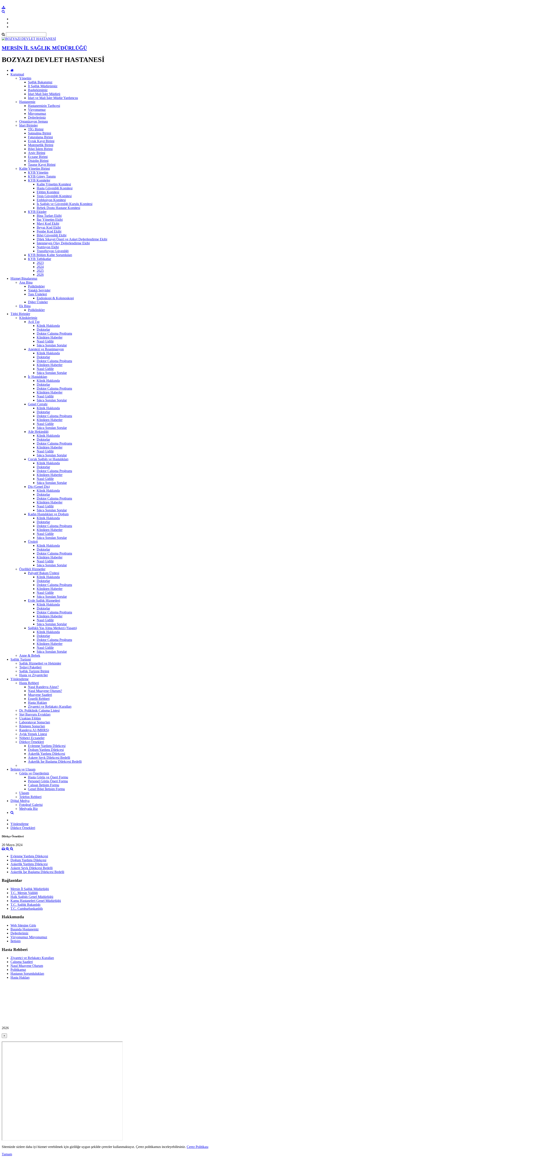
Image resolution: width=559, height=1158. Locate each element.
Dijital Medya (19, 801)
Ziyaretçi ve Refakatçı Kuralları (49, 706)
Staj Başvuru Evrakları (34, 714)
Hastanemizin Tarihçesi (44, 106)
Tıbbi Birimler (20, 314)
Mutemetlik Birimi (40, 145)
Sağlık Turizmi (20, 659)
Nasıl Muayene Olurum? (45, 691)
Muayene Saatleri (40, 695)
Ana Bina (26, 282)
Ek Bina (25, 306)
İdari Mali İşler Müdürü (44, 94)
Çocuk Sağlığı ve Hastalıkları (48, 459)
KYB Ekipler (37, 212)
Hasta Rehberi (29, 683)
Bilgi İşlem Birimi (40, 149)
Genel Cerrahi (37, 404)
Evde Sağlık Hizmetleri (44, 600)
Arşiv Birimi (36, 153)
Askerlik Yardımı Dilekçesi (46, 753)
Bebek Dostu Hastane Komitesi (58, 208)
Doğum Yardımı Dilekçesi (46, 750)
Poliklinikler (36, 286)
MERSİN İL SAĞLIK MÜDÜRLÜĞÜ (44, 48)
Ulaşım (24, 793)
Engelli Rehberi (39, 699)
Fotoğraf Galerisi (31, 805)
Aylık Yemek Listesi (33, 734)
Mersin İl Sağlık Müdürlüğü (29, 889)
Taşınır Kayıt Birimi (41, 164)
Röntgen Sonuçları (32, 726)
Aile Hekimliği (38, 431)
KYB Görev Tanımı (42, 176)
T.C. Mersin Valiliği (24, 893)
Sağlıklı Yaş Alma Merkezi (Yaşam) (52, 628)
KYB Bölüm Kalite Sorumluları (50, 255)
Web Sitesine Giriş (23, 925)
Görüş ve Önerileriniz (34, 773)
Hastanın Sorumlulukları (27, 973)
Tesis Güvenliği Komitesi (54, 196)
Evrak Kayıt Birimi (41, 141)
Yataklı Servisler (39, 290)
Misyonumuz (37, 113)
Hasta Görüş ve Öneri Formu (48, 777)
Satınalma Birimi (39, 133)
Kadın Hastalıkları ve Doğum (48, 514)
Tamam (7, 1154)
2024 (40, 267)
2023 (40, 263)
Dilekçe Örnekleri (31, 742)
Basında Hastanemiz (24, 929)
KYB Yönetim (38, 172)
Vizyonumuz (37, 109)
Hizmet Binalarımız (23, 278)
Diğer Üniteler (38, 302)
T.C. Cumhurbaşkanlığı (26, 908)
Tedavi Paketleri (30, 667)
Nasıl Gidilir (45, 341)
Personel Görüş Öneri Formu (48, 781)
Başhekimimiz (38, 90)
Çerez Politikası (197, 1147)
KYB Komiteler (39, 180)
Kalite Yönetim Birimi (34, 168)
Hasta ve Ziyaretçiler (33, 675)
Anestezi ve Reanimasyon (46, 349)
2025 (40, 270)
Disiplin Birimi (38, 161)
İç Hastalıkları (37, 377)
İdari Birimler (28, 125)
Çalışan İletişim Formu (43, 785)
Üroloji (33, 541)
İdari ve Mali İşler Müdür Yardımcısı (53, 98)
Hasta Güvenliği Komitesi (54, 188)
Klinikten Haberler (49, 337)
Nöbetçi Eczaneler (32, 738)
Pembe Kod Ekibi (49, 231)
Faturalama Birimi (40, 137)
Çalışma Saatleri (21, 962)
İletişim (15, 941)
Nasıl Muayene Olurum (26, 966)
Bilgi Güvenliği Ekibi (51, 235)
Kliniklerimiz (28, 318)
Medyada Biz (28, 808)
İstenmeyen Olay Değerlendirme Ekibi (63, 243)
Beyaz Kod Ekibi (49, 227)
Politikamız (18, 969)
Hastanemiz (27, 102)
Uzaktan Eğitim (30, 718)
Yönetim (25, 78)
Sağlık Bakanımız (40, 82)
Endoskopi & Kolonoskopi (55, 298)
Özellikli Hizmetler (32, 569)
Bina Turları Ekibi (49, 216)
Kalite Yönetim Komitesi (54, 184)
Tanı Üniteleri (37, 294)
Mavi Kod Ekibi (48, 223)
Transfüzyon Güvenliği (53, 251)
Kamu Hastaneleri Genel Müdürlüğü (35, 901)
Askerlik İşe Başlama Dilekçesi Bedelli (55, 761)
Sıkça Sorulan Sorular (52, 345)
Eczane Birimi (38, 157)
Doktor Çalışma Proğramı (54, 333)
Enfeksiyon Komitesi (51, 200)
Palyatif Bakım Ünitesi (43, 573)
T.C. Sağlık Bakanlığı (25, 904)
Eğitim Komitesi (48, 192)
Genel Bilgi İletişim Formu (46, 789)
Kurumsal (17, 74)
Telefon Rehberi (30, 797)
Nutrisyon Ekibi (48, 247)
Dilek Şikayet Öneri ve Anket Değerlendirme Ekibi (72, 239)
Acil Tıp (34, 322)
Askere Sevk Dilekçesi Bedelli (49, 757)
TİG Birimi (35, 129)
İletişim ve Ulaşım (22, 769)
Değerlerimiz (37, 117)
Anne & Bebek (29, 655)
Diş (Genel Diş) (39, 486)
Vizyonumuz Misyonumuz (28, 937)
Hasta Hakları (37, 702)
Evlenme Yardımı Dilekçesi (47, 746)
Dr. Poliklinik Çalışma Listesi (39, 710)
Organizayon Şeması (33, 121)
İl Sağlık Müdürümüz (42, 86)
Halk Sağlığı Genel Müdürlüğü (31, 897)
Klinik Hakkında (48, 325)
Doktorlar (43, 329)
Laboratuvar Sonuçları (34, 722)
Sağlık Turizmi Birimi (34, 671)
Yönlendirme (19, 679)
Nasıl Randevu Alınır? (43, 687)
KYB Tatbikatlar (39, 259)
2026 (40, 274)
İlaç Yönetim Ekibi (50, 219)
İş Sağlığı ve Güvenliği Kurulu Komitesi (64, 204)
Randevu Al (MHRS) (34, 730)
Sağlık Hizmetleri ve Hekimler (40, 663)
